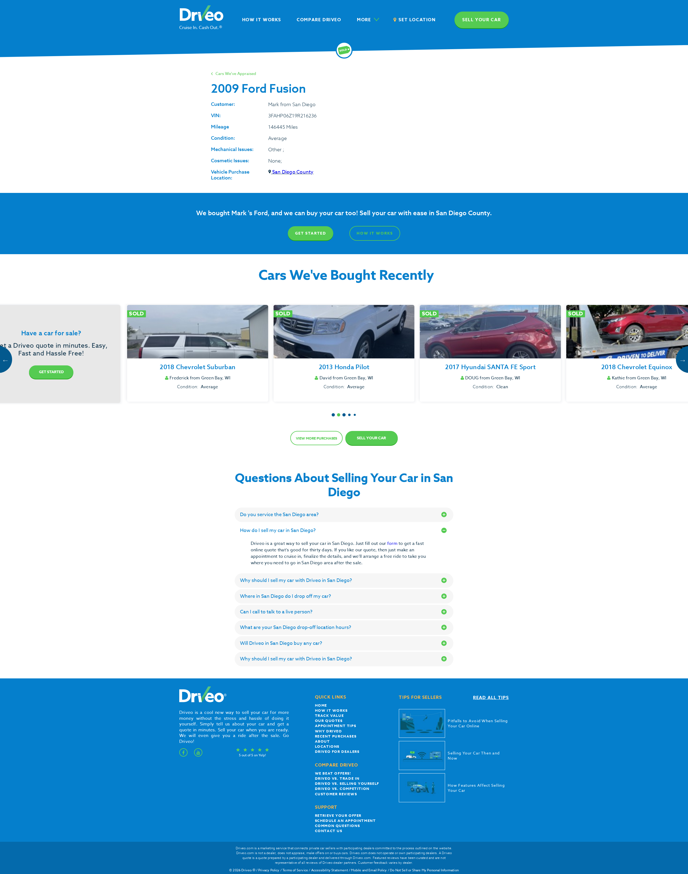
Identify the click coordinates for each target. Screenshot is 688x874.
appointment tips (335, 725)
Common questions (337, 825)
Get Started (310, 233)
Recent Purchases (336, 736)
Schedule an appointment (345, 820)
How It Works (375, 233)
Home (321, 705)
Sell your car (481, 20)
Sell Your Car (371, 438)
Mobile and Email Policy (369, 870)
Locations (327, 746)
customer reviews (336, 794)
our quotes (329, 720)
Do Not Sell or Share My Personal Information (424, 870)
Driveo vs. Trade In (337, 778)
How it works (331, 710)
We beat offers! (333, 773)
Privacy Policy (269, 870)
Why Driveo (328, 731)
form (393, 543)
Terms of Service (295, 870)
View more (316, 438)
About (322, 741)
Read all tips (491, 698)
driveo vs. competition (342, 788)
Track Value (329, 715)
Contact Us (328, 830)
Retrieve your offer (338, 815)
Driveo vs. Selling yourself (347, 783)
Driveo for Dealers (337, 751)
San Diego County (292, 172)
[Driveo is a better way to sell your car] (201, 701)
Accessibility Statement (329, 870)
